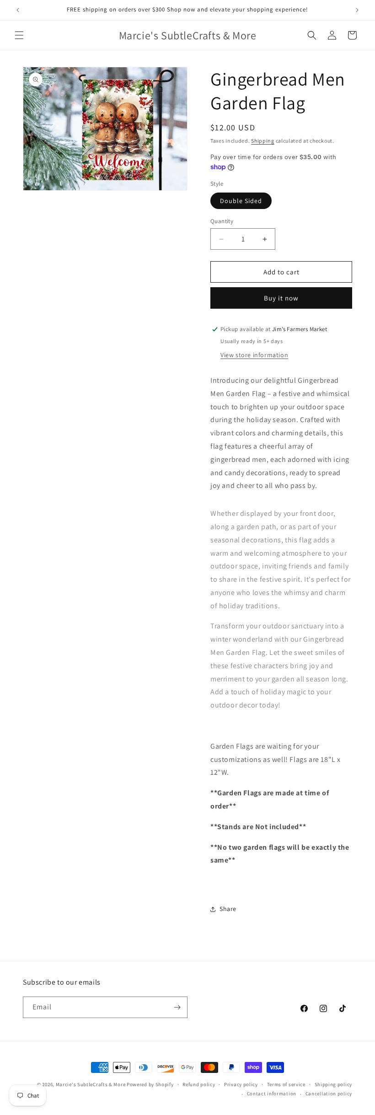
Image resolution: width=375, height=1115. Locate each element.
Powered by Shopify (150, 1084)
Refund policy (198, 1084)
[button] (19, 35)
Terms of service (286, 1084)
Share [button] (228, 909)
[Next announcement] (357, 10)
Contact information (271, 1093)
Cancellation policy (328, 1093)
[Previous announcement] (18, 10)
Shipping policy (334, 1084)
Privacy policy (241, 1084)
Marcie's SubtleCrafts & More (91, 1084)
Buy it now (281, 298)
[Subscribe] (177, 1007)
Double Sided (241, 201)
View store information (254, 355)
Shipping (262, 140)
